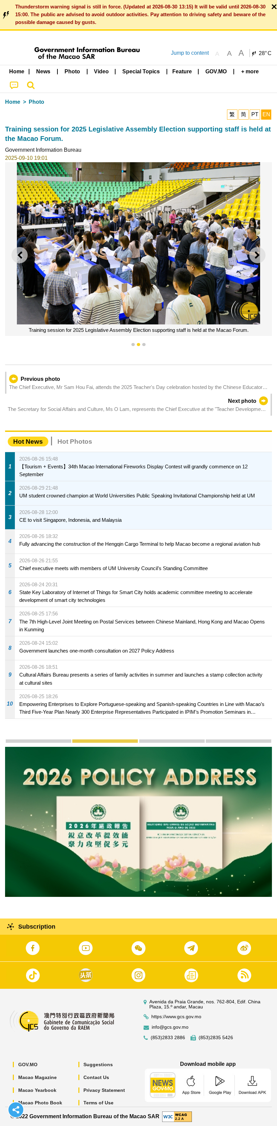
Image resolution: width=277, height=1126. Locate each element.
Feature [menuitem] (182, 71)
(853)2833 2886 (168, 1037)
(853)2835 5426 (216, 1037)
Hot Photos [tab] (74, 441)
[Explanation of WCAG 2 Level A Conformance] (177, 1116)
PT (254, 114)
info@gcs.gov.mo (170, 1027)
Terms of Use (98, 1102)
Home (12, 102)
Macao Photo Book (40, 1102)
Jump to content (190, 53)
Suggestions (98, 1064)
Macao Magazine (37, 1077)
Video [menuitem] (101, 71)
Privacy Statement (104, 1090)
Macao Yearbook (37, 1090)
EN (266, 114)
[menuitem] (43, 71)
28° (265, 53)
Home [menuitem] (16, 71)
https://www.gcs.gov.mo (176, 1016)
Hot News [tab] (28, 441)
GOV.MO (27, 1064)
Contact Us (96, 1077)
